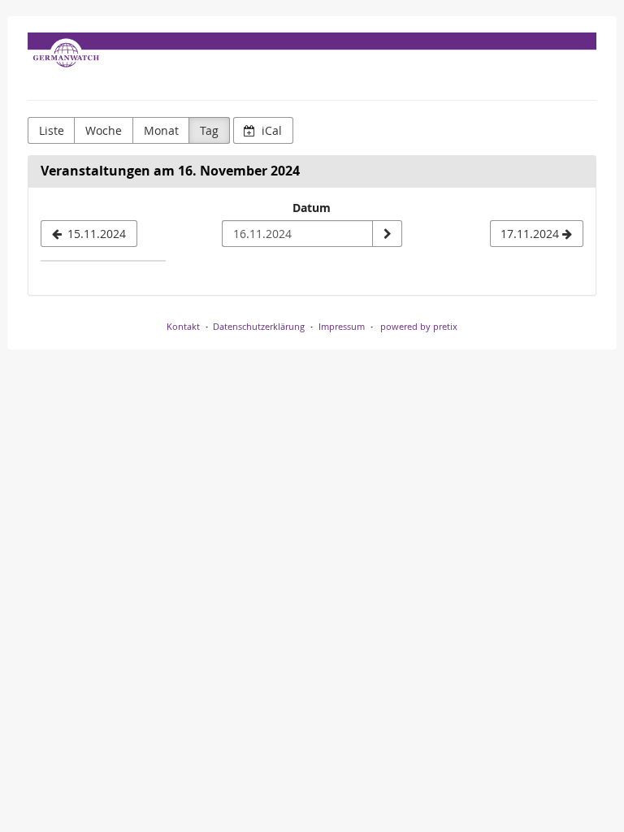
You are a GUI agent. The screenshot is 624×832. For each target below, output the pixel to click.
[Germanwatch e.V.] (312, 62)
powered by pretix (418, 326)
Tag (209, 130)
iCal (270, 130)
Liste (51, 130)
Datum (311, 207)
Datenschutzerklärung (259, 326)
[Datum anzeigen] (386, 234)
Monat (161, 130)
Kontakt (183, 326)
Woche (103, 130)
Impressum (341, 326)
